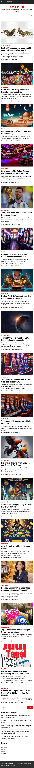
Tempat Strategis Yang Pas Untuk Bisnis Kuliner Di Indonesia (15, 339)
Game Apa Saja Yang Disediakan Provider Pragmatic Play (15, 91)
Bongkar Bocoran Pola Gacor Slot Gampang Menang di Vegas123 (15, 589)
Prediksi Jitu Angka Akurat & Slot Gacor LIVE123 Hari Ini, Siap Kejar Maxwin (15, 693)
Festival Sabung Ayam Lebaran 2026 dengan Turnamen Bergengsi (17, 49)
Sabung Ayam (5, 45)
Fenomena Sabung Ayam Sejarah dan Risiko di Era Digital (15, 464)
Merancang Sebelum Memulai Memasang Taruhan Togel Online (15, 672)
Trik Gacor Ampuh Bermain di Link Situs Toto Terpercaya (15, 380)
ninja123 (3, 749)
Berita (3, 129)
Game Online (5, 210)
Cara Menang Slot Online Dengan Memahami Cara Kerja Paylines (15, 172)
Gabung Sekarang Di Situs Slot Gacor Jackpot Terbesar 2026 (14, 255)
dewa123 (4, 747)
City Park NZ (17, 6)
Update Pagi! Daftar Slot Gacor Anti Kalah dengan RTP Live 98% (16, 297)
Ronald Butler (6, 59)
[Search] (31, 16)
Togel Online (5, 627)
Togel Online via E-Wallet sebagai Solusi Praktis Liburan (15, 631)
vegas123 (4, 753)
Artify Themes (11, 766)
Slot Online (4, 87)
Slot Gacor (4, 252)
